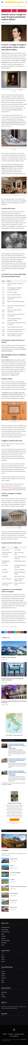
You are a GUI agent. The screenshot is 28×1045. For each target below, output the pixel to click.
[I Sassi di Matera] (5, 895)
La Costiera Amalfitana (15, 872)
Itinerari (14, 9)
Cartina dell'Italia (9, 735)
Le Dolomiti (4, 850)
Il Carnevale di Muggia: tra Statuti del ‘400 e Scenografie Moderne (17, 759)
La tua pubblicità (14, 1036)
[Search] (26, 2)
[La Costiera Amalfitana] (5, 874)
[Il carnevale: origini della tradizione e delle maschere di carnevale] (14, 692)
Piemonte (3, 938)
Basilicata (3, 973)
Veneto (20, 527)
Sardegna (3, 996)
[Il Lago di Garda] (5, 860)
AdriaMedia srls (24, 1039)
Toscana (3, 959)
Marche (3, 957)
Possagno (20, 89)
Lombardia (3, 936)
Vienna (3, 445)
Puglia (2, 982)
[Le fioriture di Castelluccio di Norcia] (5, 888)
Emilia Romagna (4, 929)
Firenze (16, 573)
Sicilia (2, 994)
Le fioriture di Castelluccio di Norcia (18, 886)
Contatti (5, 1034)
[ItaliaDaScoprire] (14, 2)
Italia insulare (4, 992)
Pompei (12, 865)
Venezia (12, 287)
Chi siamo (10, 1034)
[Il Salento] (5, 881)
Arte (3, 626)
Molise (2, 980)
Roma (15, 292)
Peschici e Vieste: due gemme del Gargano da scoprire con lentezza (12, 679)
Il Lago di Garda (13, 858)
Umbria (2, 961)
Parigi (2, 486)
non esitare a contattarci (6, 784)
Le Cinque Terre (13, 900)
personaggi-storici (7, 6)
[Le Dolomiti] (14, 841)
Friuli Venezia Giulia (5, 931)
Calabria (3, 975)
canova (7, 626)
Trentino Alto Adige (5, 940)
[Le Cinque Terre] (5, 902)
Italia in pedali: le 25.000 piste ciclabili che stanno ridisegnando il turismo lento (17, 772)
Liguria (2, 934)
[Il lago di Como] (5, 908)
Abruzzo (3, 971)
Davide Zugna (12, 748)
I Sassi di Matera (14, 893)
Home (2, 6)
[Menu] (2, 2)
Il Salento (12, 879)
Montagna (4, 847)
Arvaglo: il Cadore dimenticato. (8, 657)
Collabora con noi (19, 1034)
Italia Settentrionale (5, 927)
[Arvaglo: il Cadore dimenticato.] (14, 648)
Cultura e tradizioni (4, 10)
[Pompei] (5, 867)
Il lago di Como (13, 907)
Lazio (2, 954)
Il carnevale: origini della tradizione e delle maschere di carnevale (14, 702)
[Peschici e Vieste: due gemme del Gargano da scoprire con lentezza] (14, 669)
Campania (3, 978)
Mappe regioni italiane (17, 735)
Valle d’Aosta (4, 942)
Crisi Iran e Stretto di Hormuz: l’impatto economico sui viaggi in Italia (16, 745)
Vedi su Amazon (14, 819)
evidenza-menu (13, 626)
